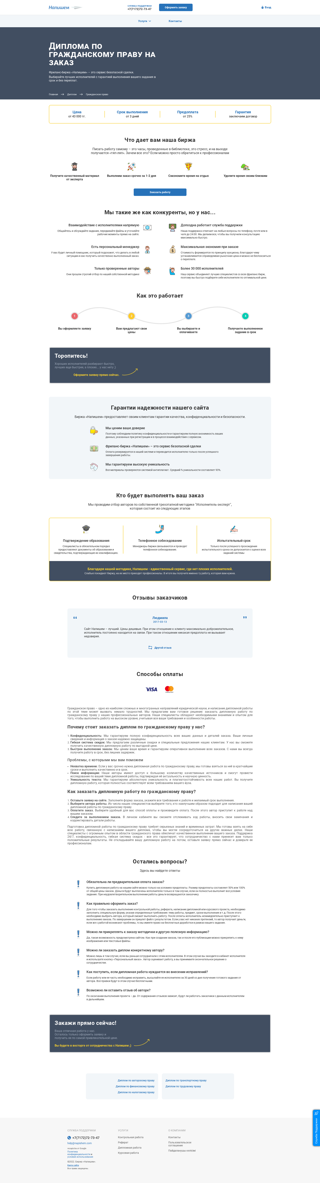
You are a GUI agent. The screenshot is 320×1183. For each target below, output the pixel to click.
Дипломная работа (129, 1147)
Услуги (142, 21)
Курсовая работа (128, 1152)
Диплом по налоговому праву (136, 1092)
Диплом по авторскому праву (136, 1080)
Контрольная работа (131, 1137)
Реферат (123, 1142)
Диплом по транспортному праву (186, 1080)
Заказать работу (160, 192)
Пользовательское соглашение (179, 1144)
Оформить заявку (176, 7)
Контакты (175, 21)
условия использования (80, 1157)
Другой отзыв (162, 647)
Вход (268, 7)
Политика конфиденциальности (78, 1153)
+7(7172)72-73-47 (139, 9)
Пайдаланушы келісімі (182, 1150)
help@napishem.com (79, 1143)
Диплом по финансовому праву (135, 1086)
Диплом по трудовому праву (183, 1086)
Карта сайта (73, 1165)
